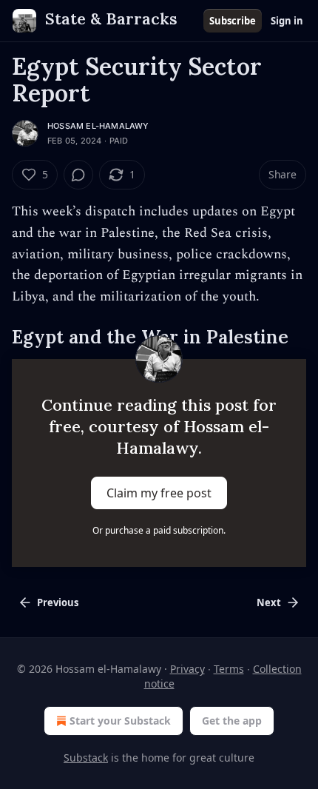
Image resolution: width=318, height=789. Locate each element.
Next (269, 602)
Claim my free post (159, 493)
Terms (229, 669)
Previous (57, 602)
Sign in (287, 20)
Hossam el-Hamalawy (98, 126)
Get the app (232, 721)
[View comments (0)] (78, 174)
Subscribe (232, 20)
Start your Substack (120, 721)
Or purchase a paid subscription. (159, 530)
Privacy (187, 669)
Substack (86, 758)
